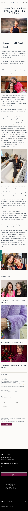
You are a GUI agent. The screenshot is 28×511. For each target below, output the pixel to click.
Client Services (6, 501)
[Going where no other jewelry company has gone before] (14, 288)
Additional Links (7, 507)
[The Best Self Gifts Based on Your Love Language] (14, 353)
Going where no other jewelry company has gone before (13, 301)
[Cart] (25, 2)
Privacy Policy (21, 418)
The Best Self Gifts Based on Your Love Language (13, 366)
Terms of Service (4, 419)
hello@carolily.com (9, 459)
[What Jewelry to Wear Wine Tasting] (14, 322)
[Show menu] (1, 2)
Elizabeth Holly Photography (16, 215)
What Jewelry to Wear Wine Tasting (12, 342)
